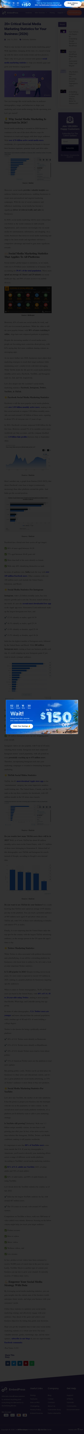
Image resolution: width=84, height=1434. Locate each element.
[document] (42, 717)
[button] (76, 702)
